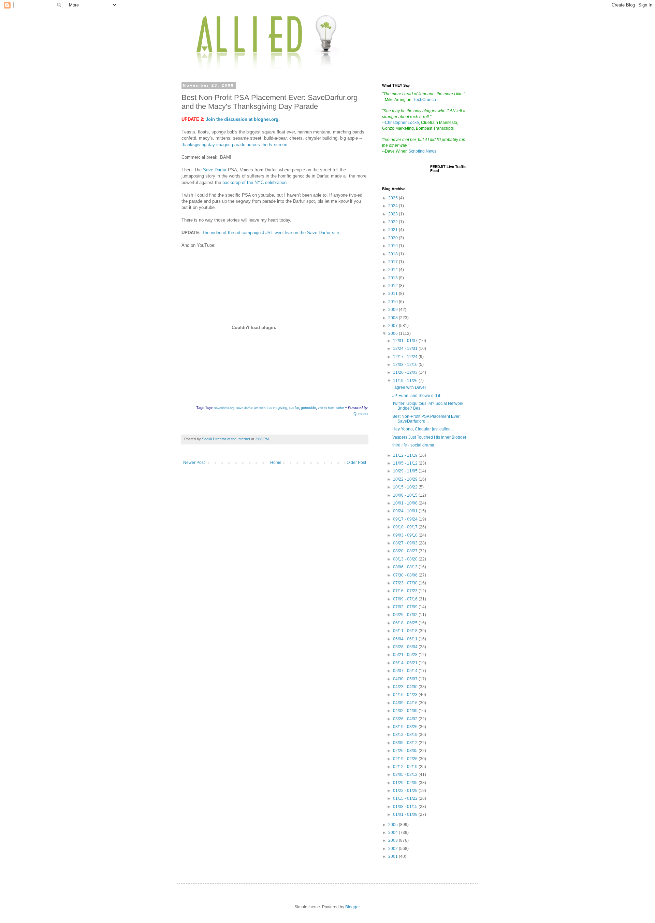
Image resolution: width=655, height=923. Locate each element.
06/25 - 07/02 (406, 614)
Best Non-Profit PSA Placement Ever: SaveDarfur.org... (426, 419)
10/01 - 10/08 (406, 503)
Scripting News (422, 151)
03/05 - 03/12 (406, 742)
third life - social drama (413, 445)
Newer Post (194, 462)
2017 (393, 261)
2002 (393, 848)
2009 (393, 309)
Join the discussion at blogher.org (242, 119)
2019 (393, 245)
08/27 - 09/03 (406, 543)
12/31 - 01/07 (406, 340)
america (259, 408)
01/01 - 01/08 (406, 814)
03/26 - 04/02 (406, 718)
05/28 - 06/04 (406, 646)
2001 (393, 856)
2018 (393, 254)
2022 (393, 221)
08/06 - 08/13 (406, 567)
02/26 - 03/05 (406, 750)
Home (275, 462)
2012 (393, 285)
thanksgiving (276, 408)
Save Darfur (215, 169)
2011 (393, 293)
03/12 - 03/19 (406, 734)
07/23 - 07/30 (406, 583)
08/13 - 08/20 (406, 559)
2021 (393, 229)
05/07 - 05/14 (406, 670)
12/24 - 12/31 (406, 348)
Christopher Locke (402, 122)
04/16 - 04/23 (406, 694)
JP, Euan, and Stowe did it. (416, 395)
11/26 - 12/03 (406, 372)
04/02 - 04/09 (406, 710)
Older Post (356, 462)
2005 (393, 824)
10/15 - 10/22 (406, 487)
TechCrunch (424, 99)
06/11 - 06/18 (406, 630)
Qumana (360, 414)
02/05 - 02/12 (406, 774)
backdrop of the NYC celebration (254, 182)
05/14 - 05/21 (406, 663)
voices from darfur (331, 408)
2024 (393, 205)
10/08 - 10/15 (406, 495)
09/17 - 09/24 (406, 519)
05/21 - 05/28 (406, 654)
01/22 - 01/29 (406, 790)
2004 (393, 832)
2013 (393, 277)
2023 (393, 214)
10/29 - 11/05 (406, 471)
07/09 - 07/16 (406, 599)
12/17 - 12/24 (406, 356)
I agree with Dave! (409, 387)
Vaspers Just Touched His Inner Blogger (429, 437)
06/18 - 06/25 (406, 623)
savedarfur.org (224, 408)
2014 (393, 269)
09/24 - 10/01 (406, 511)
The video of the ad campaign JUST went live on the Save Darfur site (270, 232)
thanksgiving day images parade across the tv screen (234, 144)
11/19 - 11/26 (406, 380)
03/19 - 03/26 (406, 726)
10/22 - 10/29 (406, 479)
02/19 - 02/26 (406, 758)
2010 (393, 301)
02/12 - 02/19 (406, 766)
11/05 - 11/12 (406, 463)
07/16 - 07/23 (406, 590)
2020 (393, 238)
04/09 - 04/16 (406, 702)
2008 (393, 317)
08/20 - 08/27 (406, 551)
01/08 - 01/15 (406, 806)
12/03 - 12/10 (406, 364)
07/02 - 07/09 (406, 607)
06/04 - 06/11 (406, 639)
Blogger (352, 907)
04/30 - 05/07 (406, 679)
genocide (308, 408)
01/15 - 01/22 (406, 798)
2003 (393, 840)
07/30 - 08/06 (406, 575)
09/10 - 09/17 (406, 527)
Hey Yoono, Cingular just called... (423, 429)
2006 (393, 333)
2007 (393, 325)
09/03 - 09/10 (406, 535)
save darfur (244, 408)
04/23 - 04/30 (406, 686)
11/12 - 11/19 (406, 455)
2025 (393, 198)
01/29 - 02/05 (406, 782)
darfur (294, 408)
